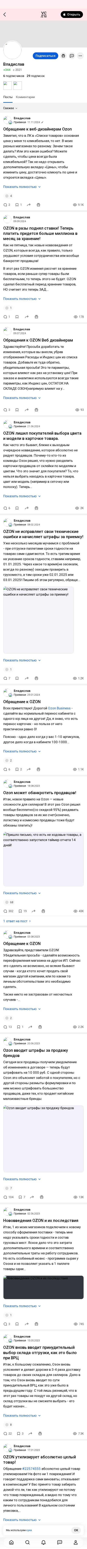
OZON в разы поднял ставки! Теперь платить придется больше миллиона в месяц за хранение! (40, 233)
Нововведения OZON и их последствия (40, 1220)
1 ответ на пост (15, 921)
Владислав (22, 118)
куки (29, 1530)
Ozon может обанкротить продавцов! (39, 792)
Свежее (8, 108)
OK (76, 1530)
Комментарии (25, 97)
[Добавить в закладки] (17, 317)
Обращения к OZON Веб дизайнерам (38, 340)
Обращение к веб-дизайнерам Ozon (37, 129)
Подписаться (45, 56)
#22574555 (31, 1469)
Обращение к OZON (22, 701)
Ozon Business (59, 708)
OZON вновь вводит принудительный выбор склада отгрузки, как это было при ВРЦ (40, 1352)
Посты (8, 97)
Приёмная (20, 122)
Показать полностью (20, 187)
